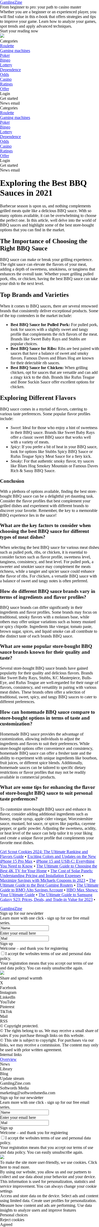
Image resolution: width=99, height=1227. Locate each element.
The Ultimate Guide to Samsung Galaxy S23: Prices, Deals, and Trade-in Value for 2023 (46, 897)
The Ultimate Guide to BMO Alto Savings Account (49, 887)
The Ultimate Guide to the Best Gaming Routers (48, 882)
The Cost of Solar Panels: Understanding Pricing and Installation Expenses (46, 873)
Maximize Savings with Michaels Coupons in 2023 (42, 880)
